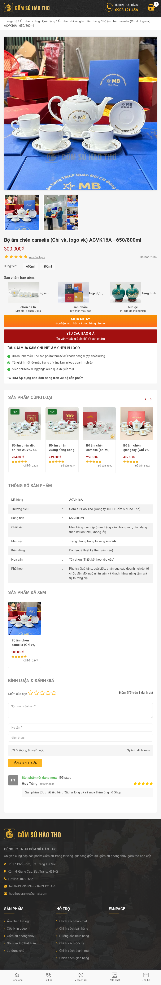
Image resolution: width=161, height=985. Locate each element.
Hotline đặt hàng (126, 8)
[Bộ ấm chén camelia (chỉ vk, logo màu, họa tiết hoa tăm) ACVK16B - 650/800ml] (62, 423)
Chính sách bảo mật (72, 921)
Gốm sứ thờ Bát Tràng (22, 943)
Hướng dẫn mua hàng (73, 936)
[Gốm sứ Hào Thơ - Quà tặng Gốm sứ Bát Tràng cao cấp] (27, 7)
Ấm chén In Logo (18, 921)
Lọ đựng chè (15, 951)
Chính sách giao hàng (73, 958)
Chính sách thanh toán (74, 951)
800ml (47, 266)
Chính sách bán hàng (73, 928)
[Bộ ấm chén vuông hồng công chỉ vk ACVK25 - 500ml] (24, 423)
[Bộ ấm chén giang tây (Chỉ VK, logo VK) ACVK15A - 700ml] (99, 423)
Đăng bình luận (25, 763)
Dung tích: (10, 266)
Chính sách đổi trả (71, 943)
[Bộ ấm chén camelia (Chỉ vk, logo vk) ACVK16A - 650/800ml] (80, 113)
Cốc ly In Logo (16, 928)
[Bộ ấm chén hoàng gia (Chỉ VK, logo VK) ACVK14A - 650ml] (136, 423)
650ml (30, 266)
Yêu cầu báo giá (80, 336)
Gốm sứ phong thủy (20, 936)
